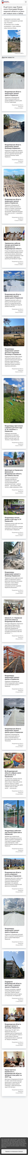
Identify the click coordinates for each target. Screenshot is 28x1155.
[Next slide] (21, 41)
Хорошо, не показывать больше (14, 1151)
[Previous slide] (6, 41)
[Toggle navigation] (26, 1)
